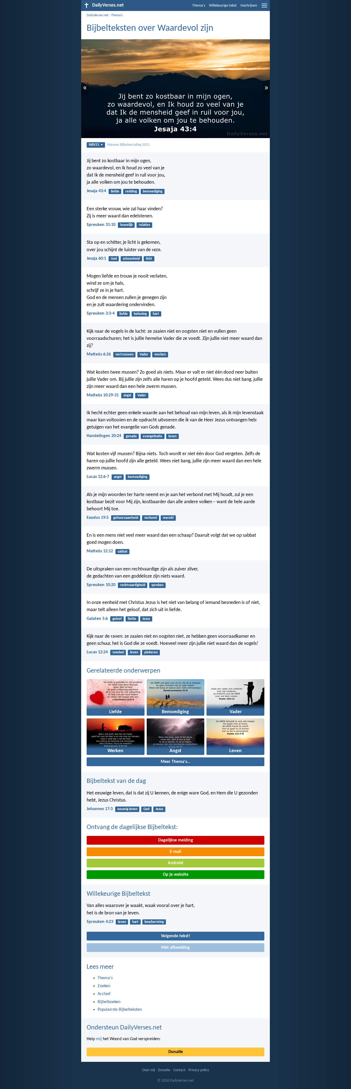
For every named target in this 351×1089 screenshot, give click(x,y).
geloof (117, 619)
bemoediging (152, 191)
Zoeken (104, 986)
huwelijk (126, 225)
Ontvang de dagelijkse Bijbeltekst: (132, 827)
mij (99, 1039)
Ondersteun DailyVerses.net (124, 1027)
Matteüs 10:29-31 (103, 395)
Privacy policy (198, 1070)
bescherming (154, 922)
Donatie (175, 1052)
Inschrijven (248, 6)
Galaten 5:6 (97, 619)
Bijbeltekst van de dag (116, 781)
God (114, 259)
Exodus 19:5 (98, 518)
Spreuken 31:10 (101, 225)
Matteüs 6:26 (99, 354)
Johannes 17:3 (100, 809)
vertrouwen (124, 354)
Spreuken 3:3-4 (101, 313)
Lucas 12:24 (97, 652)
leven (172, 436)
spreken (157, 585)
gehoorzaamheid (125, 518)
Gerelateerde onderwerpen (123, 671)
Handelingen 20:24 (104, 436)
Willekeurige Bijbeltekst (118, 894)
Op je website (175, 874)
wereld (168, 518)
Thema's (198, 6)
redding (131, 191)
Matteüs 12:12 (100, 551)
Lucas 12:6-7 (98, 477)
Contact (179, 1070)
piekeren (151, 652)
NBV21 (94, 145)
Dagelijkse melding (175, 840)
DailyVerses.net (97, 15)
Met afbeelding (175, 947)
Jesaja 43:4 (96, 191)
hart (156, 314)
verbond (150, 518)
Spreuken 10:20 (101, 585)
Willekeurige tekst (223, 6)
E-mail (175, 852)
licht (149, 259)
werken (160, 354)
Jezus (146, 619)
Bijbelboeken (109, 1002)
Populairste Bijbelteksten (120, 1009)
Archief (104, 994)
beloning (140, 314)
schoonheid (131, 259)
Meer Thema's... (175, 762)
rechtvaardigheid (132, 585)
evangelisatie (152, 436)
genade (131, 436)
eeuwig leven (127, 809)
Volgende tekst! (175, 936)
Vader (144, 354)
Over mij (148, 1070)
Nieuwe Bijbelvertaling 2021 (128, 145)
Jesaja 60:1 (96, 258)
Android (175, 863)
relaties (144, 225)
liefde (115, 191)
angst (127, 395)
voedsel (118, 652)
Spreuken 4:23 (100, 922)
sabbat (123, 551)
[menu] (264, 7)
